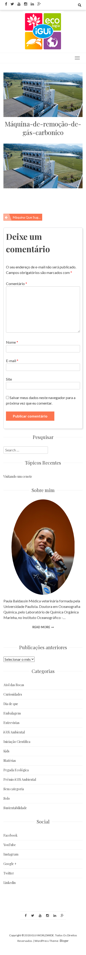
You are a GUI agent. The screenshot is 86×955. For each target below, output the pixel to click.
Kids (6, 751)
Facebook (10, 835)
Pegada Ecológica (16, 770)
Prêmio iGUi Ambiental (19, 779)
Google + (10, 864)
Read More (41, 627)
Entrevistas (11, 723)
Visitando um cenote (17, 476)
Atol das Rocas (13, 685)
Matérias (9, 760)
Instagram (10, 854)
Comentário (16, 283)
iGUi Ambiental (14, 732)
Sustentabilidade (15, 808)
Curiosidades (12, 694)
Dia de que (10, 704)
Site (9, 379)
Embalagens (12, 713)
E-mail (12, 360)
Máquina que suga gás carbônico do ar (27, 217)
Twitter (8, 873)
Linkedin (9, 882)
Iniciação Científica (16, 741)
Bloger (64, 941)
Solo (6, 798)
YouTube (9, 845)
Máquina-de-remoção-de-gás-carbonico (43, 128)
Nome (12, 342)
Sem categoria (13, 789)
